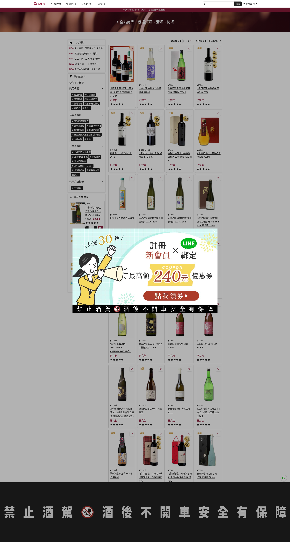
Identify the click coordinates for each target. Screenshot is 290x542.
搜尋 (238, 3)
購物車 (248, 3)
